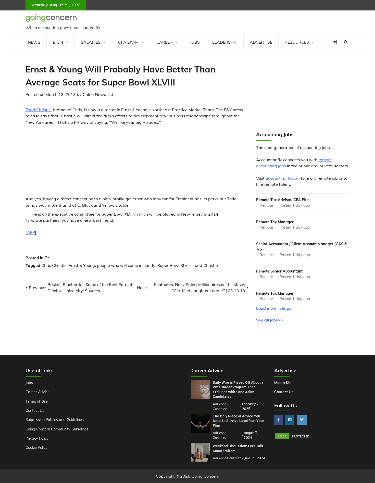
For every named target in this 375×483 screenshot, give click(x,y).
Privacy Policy (37, 438)
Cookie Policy (36, 447)
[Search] (345, 42)
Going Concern (205, 476)
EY (47, 257)
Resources (297, 42)
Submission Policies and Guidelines (55, 419)
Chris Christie (54, 265)
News (34, 42)
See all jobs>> (269, 320)
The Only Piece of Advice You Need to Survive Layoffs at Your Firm (238, 421)
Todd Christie (38, 109)
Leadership (224, 42)
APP (31, 232)
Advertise (261, 42)
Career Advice (37, 392)
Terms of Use (37, 401)
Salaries (91, 42)
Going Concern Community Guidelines (57, 429)
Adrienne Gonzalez (227, 458)
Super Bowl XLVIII (174, 265)
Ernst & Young (82, 265)
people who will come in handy (126, 265)
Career (164, 42)
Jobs (195, 42)
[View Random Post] (335, 42)
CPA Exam (128, 42)
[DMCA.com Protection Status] (293, 438)
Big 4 (58, 42)
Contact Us (35, 410)
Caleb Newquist (98, 94)
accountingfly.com (283, 178)
